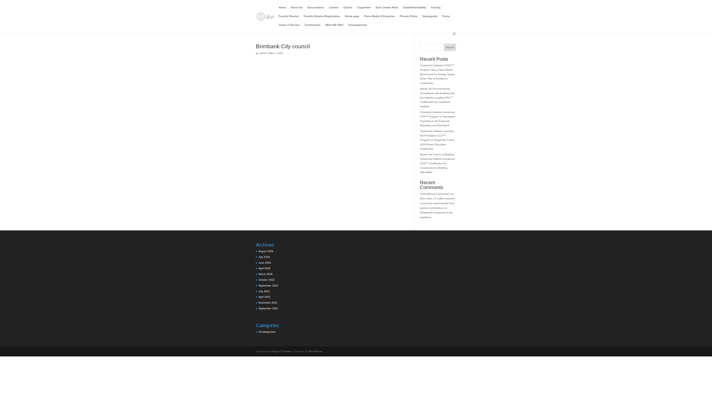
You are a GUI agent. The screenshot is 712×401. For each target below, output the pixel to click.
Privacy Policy (409, 16)
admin (263, 53)
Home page (352, 16)
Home (282, 7)
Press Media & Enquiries (379, 16)
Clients (347, 7)
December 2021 (267, 302)
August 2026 (265, 251)
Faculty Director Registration (322, 16)
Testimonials (312, 25)
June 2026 (264, 262)
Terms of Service (289, 25)
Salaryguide (429, 16)
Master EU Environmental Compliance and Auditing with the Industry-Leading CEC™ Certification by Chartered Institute (437, 97)
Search (450, 47)
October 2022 (266, 279)
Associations (315, 7)
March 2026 (265, 274)
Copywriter (364, 7)
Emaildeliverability (414, 7)
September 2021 (268, 308)
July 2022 (264, 291)
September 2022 (268, 285)
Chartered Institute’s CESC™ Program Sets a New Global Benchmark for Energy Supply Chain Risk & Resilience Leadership (437, 74)
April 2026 (264, 268)
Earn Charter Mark (387, 7)
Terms (446, 16)
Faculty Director (289, 16)
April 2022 (264, 296)
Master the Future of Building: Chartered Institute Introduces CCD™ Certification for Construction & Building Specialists (437, 163)
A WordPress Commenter (435, 193)
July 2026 (264, 256)
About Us (297, 7)
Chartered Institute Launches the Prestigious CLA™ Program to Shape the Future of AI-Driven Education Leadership (437, 140)
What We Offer (334, 25)
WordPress (315, 351)
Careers (334, 7)
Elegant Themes (281, 351)
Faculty (436, 7)
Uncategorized (357, 25)
